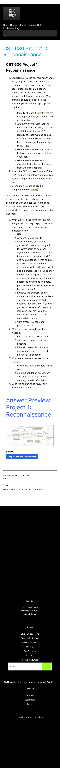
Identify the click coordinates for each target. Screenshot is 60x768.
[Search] (46, 666)
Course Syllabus (24, 489)
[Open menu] (5, 34)
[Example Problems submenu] (38, 638)
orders (40, 717)
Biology (6, 489)
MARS (34, 189)
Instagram (30, 699)
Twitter (30, 704)
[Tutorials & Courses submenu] (39, 660)
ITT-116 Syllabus (37, 489)
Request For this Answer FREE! (22, 457)
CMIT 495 (13, 489)
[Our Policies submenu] (35, 651)
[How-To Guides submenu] (37, 642)
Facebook (30, 695)
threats (40, 113)
